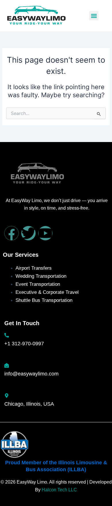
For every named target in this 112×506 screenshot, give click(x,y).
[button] (94, 15)
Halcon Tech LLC (59, 489)
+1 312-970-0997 (24, 343)
